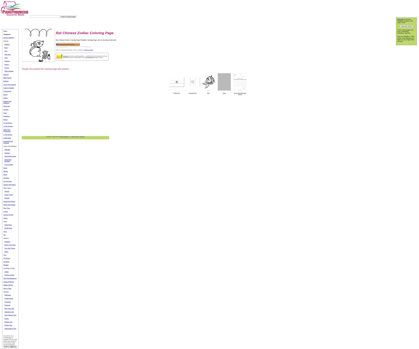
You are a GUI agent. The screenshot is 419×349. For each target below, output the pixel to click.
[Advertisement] (42, 23)
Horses (6, 64)
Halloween (7, 295)
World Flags (8, 228)
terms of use (88, 46)
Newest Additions (8, 38)
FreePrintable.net (89, 57)
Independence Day (10, 328)
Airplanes (7, 241)
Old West (6, 178)
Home (5, 31)
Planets (6, 191)
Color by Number (8, 88)
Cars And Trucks (9, 248)
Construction (7, 91)
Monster (7, 198)
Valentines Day (9, 312)
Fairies (5, 98)
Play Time (6, 208)
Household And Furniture (8, 142)
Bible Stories (7, 78)
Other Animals (8, 71)
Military (5, 171)
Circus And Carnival (9, 84)
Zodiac (6, 272)
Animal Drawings (8, 282)
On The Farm (7, 181)
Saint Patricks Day (10, 315)
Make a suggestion (10, 346)
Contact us (82, 136)
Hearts (5, 119)
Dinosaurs (7, 54)
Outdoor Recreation (9, 185)
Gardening (6, 116)
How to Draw (7, 288)
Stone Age (6, 106)
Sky (4, 235)
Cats (5, 51)
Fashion (5, 109)
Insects (6, 68)
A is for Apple (8, 164)
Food (5, 113)
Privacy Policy (75, 136)
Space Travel (8, 195)
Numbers (7, 153)
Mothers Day (8, 322)
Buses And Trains (10, 245)
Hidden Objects (8, 285)
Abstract (6, 74)
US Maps (6, 262)
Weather (6, 265)
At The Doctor (7, 123)
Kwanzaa (7, 305)
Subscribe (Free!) (406, 26)
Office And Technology (7, 130)
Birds (6, 48)
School (5, 211)
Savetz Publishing (64, 136)
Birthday (6, 81)
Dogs (6, 58)
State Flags (8, 225)
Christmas (7, 302)
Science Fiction (8, 215)
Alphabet (7, 149)
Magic (5, 168)
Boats (6, 252)
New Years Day (9, 308)
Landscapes (7, 138)
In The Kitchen (8, 126)
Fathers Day (8, 325)
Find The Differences (10, 278)
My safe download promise (62, 46)
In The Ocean (7, 135)
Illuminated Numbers (7, 160)
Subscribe (65, 56)
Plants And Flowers (9, 205)
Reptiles (7, 44)
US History (6, 258)
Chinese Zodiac (88, 50)
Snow (5, 231)
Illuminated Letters (10, 156)
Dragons (7, 61)
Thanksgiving (8, 298)
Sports (5, 218)
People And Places (9, 201)
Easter (6, 318)
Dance (5, 94)
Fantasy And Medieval (7, 102)
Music (5, 174)
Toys (4, 255)
